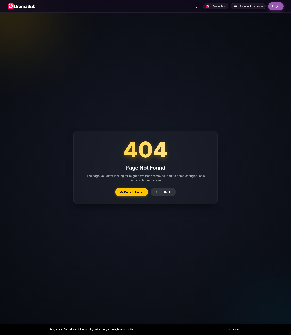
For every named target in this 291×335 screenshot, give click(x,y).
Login (276, 6)
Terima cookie (232, 329)
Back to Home (133, 192)
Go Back (165, 192)
